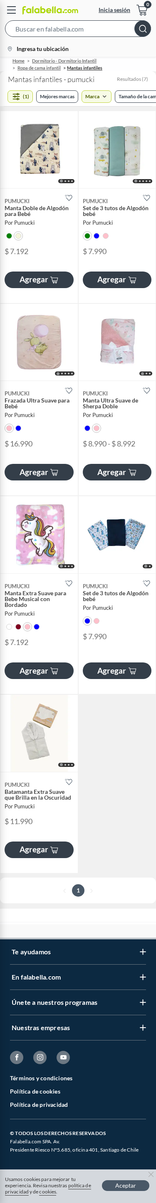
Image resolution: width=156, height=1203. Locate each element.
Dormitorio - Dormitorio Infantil (64, 60)
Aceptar (125, 1185)
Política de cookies (35, 1091)
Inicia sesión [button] (114, 9)
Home (18, 60)
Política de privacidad (39, 1104)
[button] (78, 30)
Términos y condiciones (41, 1078)
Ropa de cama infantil (39, 67)
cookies (47, 1191)
